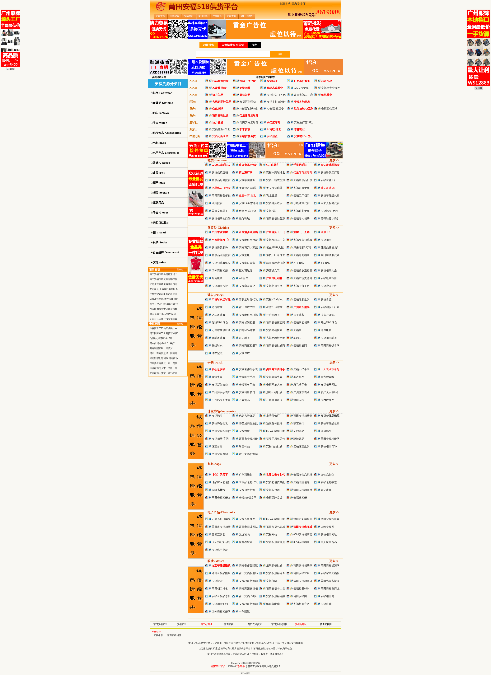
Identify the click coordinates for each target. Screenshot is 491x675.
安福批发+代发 (329, 210)
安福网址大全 (274, 384)
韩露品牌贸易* (329, 247)
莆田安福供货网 (330, 345)
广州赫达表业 (274, 400)
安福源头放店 (274, 203)
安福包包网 (273, 490)
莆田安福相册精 (302, 490)
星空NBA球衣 (274, 307)
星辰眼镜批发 (274, 565)
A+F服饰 (298, 262)
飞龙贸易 (271, 195)
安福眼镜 (326, 603)
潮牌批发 (217, 203)
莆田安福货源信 (248, 454)
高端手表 (217, 377)
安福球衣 (244, 353)
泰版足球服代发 (248, 299)
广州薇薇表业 (301, 392)
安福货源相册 (247, 322)
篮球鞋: (194, 122)
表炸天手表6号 (329, 392)
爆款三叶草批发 (275, 255)
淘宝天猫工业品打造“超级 (163, 314)
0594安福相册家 (275, 431)
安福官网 (271, 580)
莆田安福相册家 (302, 415)
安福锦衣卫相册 (302, 270)
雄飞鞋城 (244, 218)
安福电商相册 (301, 255)
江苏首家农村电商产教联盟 (163, 294)
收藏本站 (285, 3)
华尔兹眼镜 (273, 603)
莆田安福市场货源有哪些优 (163, 279)
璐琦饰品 (298, 438)
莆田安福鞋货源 (275, 218)
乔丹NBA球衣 (247, 330)
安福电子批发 (220, 549)
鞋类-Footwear (217, 160)
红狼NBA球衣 (220, 322)
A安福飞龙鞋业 (249, 108)
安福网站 (271, 534)
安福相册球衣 (329, 337)
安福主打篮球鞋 (276, 101)
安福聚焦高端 (329, 108)
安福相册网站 (329, 384)
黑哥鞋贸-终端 (329, 218)
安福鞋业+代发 (221, 129)
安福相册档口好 (221, 218)
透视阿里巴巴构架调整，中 (163, 328)
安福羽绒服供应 (221, 262)
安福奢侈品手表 (248, 369)
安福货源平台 (329, 285)
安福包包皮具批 (275, 482)
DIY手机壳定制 (221, 542)
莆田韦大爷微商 (330, 580)
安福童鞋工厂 (329, 180)
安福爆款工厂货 (330, 172)
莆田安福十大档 (275, 588)
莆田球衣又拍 (247, 307)
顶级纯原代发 (301, 203)
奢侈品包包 (327, 474)
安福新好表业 (220, 384)
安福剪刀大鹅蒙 (248, 247)
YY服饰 (325, 262)
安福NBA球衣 (274, 299)
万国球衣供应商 (221, 330)
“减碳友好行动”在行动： (162, 338)
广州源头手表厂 (221, 392)
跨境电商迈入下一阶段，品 (163, 368)
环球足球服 (218, 337)
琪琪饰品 (326, 431)
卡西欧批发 (327, 400)
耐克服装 (217, 278)
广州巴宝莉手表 (221, 400)
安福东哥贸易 (301, 187)
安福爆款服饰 (220, 247)
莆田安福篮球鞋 (249, 122)
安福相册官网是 (275, 542)
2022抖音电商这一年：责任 (163, 363)
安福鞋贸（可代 (276, 94)
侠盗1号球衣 (328, 314)
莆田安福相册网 (330, 438)
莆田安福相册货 (221, 431)
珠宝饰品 (244, 446)
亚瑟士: (194, 129)
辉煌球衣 (217, 345)
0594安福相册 (220, 270)
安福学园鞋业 (247, 180)
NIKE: (193, 80)
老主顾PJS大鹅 (275, 247)
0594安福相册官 (302, 534)
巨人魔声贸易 (329, 542)
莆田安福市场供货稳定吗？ (163, 274)
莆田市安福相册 (248, 438)
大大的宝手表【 (248, 377)
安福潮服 (244, 255)
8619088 (232, 666)
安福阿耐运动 (248, 101)
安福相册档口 (247, 392)
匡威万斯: (195, 136)
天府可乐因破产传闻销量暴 (163, 319)
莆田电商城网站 (248, 526)
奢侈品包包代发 (248, 482)
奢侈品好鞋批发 (221, 180)
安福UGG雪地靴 (248, 203)
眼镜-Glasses (216, 561)
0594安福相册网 (221, 611)
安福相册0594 (301, 588)
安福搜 (297, 330)
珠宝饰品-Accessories (222, 411)
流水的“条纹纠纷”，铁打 (162, 343)
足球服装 (326, 330)
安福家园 (181, 624)
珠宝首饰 (217, 446)
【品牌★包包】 (221, 482)
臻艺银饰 (298, 423)
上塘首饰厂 (273, 415)
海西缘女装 (273, 270)
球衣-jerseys (215, 295)
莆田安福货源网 (330, 565)
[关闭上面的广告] (11, 69)
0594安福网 (327, 526)
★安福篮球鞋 (274, 187)
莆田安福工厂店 (303, 94)
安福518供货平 (247, 497)
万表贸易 (244, 400)
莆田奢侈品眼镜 (221, 573)
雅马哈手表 (300, 384)
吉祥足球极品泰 (275, 337)
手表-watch (215, 362)
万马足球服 (218, 314)
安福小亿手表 (301, 369)
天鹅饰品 (298, 431)
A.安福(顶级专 (275, 108)
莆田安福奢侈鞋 (221, 195)
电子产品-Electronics (221, 512)
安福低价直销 (220, 172)
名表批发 (298, 377)
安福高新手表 (274, 377)
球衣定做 (217, 353)
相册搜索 (208, 45)
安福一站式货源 (275, 180)
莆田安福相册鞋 (330, 519)
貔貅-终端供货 (247, 210)
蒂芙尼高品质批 (248, 423)
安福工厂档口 (301, 195)
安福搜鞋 (271, 210)
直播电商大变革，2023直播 (163, 373)
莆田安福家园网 (275, 322)
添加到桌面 (299, 3)
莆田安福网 (300, 596)
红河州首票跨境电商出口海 (163, 284)
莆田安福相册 (174, 635)
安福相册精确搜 (275, 596)
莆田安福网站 (220, 454)
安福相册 (326, 239)
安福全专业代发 (330, 88)
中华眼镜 (244, 611)
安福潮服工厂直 (275, 239)
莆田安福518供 (247, 596)
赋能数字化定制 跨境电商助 (164, 358)
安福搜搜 (244, 431)
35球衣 (297, 337)
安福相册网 (327, 596)
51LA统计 (245, 673)
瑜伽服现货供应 (275, 262)
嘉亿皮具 (326, 490)
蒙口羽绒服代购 (330, 255)
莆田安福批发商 (275, 345)
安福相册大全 (329, 270)
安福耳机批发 (247, 519)
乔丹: (192, 108)
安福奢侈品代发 (248, 239)
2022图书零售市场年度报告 (163, 309)
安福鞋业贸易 (301, 210)
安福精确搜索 (274, 330)
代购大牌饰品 (247, 415)
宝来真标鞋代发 (330, 203)
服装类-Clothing (218, 227)
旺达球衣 (244, 337)
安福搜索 (217, 580)
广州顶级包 (245, 474)
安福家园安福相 (330, 573)
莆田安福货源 (255, 624)
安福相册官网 (301, 603)
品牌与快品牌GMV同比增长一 (165, 299)
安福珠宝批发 (301, 446)
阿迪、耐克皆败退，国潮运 (163, 353)
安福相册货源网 (248, 580)
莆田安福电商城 (275, 526)
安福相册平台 (274, 285)
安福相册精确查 (275, 573)
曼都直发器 (218, 534)
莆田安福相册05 (221, 497)
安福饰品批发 (220, 423)
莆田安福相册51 (302, 580)
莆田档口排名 (220, 588)
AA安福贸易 (301, 88)
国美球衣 (298, 314)
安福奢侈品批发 (302, 180)
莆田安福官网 (301, 573)
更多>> (334, 160)
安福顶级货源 (247, 490)
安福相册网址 (329, 534)
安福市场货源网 (302, 278)
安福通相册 (300, 497)
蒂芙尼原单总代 (275, 438)
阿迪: (192, 101)
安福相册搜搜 (220, 285)
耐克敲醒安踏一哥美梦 (161, 348)
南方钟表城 (327, 377)
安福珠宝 (217, 415)
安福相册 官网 (220, 438)
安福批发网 (300, 345)
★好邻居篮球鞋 (248, 187)
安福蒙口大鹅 (247, 262)
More (180, 269)
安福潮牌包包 (301, 482)
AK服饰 (243, 278)
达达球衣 (217, 307)
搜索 (280, 54)
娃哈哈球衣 (273, 314)
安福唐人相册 (301, 218)
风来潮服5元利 (302, 247)
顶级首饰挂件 (274, 423)
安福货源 (326, 299)
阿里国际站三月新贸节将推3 (164, 333)
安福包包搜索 (329, 482)
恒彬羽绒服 (245, 270)
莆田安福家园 (160, 624)
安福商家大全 (247, 285)
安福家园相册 (301, 322)
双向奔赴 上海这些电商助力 (164, 289)
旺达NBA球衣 (329, 322)
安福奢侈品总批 (330, 195)
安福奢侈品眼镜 (248, 565)
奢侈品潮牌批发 (221, 255)
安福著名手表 (247, 384)
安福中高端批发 (275, 172)
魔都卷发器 (245, 542)
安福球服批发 (301, 299)
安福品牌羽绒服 (302, 239)
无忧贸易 (244, 534)
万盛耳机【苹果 (221, 519)
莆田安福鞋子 (220, 210)
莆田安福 (298, 400)
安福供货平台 (301, 285)
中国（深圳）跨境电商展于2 (164, 304)
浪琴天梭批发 (274, 392)
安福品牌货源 (274, 497)
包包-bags (214, 464)
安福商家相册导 (248, 345)
